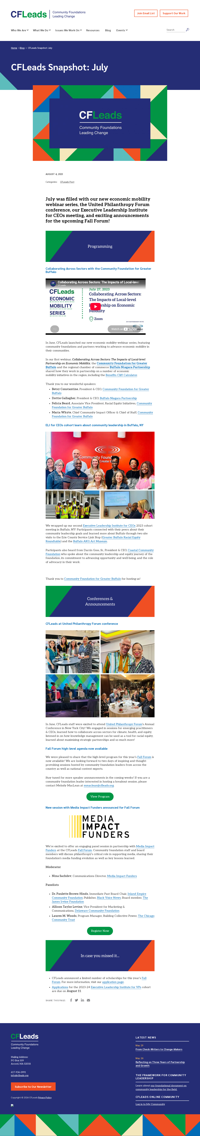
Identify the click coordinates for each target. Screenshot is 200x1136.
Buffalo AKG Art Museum (90, 541)
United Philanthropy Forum (124, 724)
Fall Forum (144, 757)
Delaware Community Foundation (97, 910)
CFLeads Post (67, 181)
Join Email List (146, 13)
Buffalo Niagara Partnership (118, 398)
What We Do (40, 30)
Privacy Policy (45, 1097)
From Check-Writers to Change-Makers (159, 1049)
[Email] (88, 1000)
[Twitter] (76, 1000)
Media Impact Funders (122, 876)
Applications (60, 987)
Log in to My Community (150, 1104)
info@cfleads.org (19, 1075)
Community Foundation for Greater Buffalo (92, 579)
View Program (100, 796)
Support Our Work (174, 13)
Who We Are (18, 30)
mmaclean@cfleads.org (99, 785)
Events (120, 30)
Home (14, 47)
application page (113, 982)
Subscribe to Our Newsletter (33, 1086)
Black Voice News (109, 897)
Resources (93, 30)
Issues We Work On (67, 30)
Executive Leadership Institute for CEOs (109, 525)
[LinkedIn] (82, 1000)
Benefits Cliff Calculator (121, 375)
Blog (108, 30)
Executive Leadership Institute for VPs (116, 987)
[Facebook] (71, 1000)
